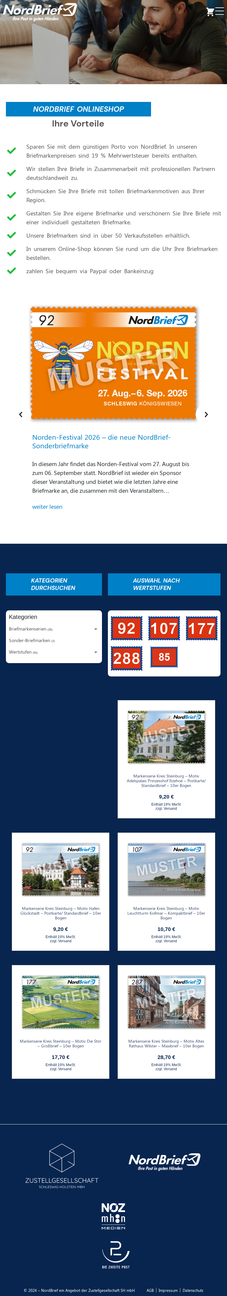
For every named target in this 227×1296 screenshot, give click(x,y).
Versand (170, 809)
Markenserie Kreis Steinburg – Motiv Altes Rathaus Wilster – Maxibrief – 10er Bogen (166, 1043)
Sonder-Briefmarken (29, 640)
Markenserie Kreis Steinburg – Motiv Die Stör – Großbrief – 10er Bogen (60, 1043)
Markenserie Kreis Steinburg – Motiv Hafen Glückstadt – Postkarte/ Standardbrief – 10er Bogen (60, 913)
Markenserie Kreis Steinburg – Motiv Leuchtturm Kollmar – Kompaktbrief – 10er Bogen (166, 913)
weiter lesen (47, 506)
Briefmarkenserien (27, 628)
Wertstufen (20, 652)
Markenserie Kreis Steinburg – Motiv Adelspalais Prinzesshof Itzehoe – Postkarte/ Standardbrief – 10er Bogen (166, 780)
